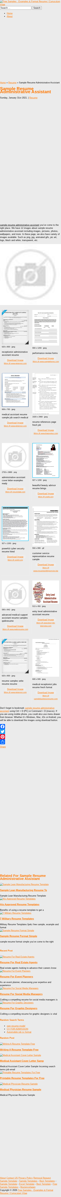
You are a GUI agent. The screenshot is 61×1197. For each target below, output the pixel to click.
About (10, 16)
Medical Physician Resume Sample (20, 1089)
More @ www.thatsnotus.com (46, 433)
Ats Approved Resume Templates (19, 904)
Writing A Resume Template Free (19, 1049)
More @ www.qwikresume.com (15, 629)
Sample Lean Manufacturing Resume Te (23, 890)
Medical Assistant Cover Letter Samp (22, 1060)
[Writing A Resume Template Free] (17, 1044)
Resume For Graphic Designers (18, 1008)
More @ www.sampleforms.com (46, 361)
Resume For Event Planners (16, 976)
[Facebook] (30, 726)
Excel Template (26, 1184)
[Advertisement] (30, 50)
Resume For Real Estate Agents (18, 962)
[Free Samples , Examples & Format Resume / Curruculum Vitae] (30, 4)
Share (3, 747)
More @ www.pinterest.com (15, 363)
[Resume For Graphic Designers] (17, 1002)
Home (10, 13)
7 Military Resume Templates (17, 918)
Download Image (15, 360)
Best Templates (47, 1181)
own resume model (16, 1026)
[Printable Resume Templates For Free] (20, 1072)
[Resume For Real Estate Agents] (17, 956)
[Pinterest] (30, 736)
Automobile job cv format (19, 1032)
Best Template (43, 1184)
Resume (12, 82)
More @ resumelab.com (15, 492)
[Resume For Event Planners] (15, 971)
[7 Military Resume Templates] (15, 913)
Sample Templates (28, 1181)
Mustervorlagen (27, 1187)
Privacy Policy (25, 1178)
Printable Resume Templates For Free (22, 1078)
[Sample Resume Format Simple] (17, 930)
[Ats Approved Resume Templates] (18, 899)
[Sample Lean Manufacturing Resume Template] (24, 884)
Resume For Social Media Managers (21, 994)
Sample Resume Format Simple (18, 936)
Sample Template (8, 1181)
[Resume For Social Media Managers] (19, 988)
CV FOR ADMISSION (17, 1029)
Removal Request (42, 1178)
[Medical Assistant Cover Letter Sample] (20, 1055)
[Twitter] (30, 731)
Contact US (12, 1178)
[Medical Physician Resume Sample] (19, 1084)
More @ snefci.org (45, 497)
